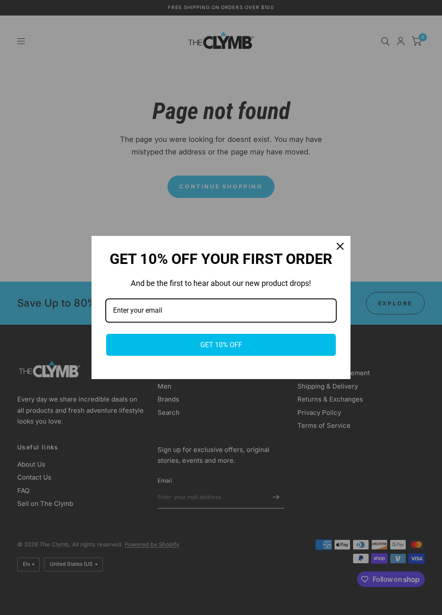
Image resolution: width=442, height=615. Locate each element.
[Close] (340, 246)
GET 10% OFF (221, 345)
